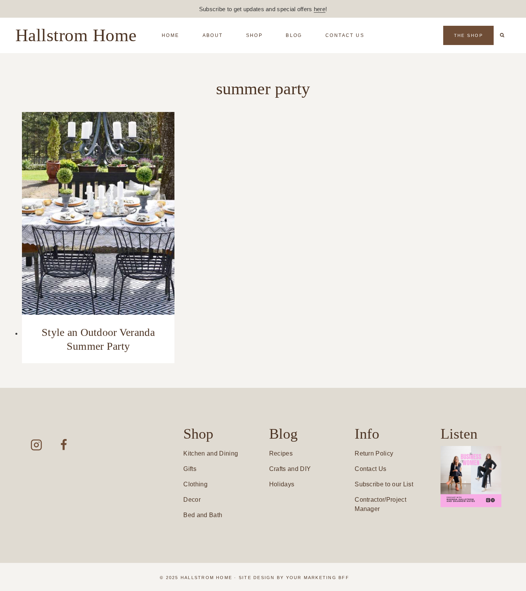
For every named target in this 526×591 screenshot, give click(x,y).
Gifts (189, 469)
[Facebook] (63, 445)
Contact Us (344, 35)
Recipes (281, 453)
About (213, 35)
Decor (192, 499)
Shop (254, 35)
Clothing (195, 484)
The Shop (468, 35)
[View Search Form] (502, 35)
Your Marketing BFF (317, 577)
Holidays (282, 484)
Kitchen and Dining (210, 453)
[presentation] (98, 213)
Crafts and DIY (290, 469)
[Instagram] (36, 445)
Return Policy (374, 453)
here (319, 9)
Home (170, 35)
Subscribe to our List (384, 484)
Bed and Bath (202, 515)
